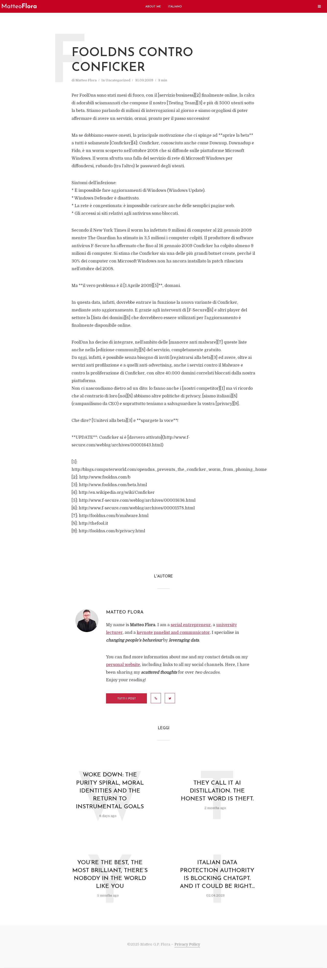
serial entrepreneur (191, 625)
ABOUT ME (153, 6)
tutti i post (126, 698)
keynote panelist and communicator (173, 632)
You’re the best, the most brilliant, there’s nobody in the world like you (110, 874)
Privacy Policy (187, 944)
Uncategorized (118, 80)
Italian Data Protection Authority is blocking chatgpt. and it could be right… (217, 874)
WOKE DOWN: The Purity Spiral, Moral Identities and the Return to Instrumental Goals (110, 791)
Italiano (175, 6)
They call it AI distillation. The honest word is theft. (217, 791)
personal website (123, 664)
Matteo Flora (86, 80)
